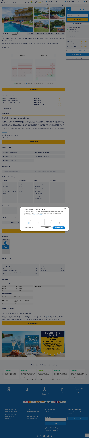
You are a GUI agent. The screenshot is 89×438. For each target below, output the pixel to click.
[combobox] (65, 208)
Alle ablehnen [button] (45, 227)
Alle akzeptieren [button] (59, 227)
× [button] (66, 208)
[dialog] (44, 219)
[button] (44, 216)
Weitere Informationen (37, 214)
